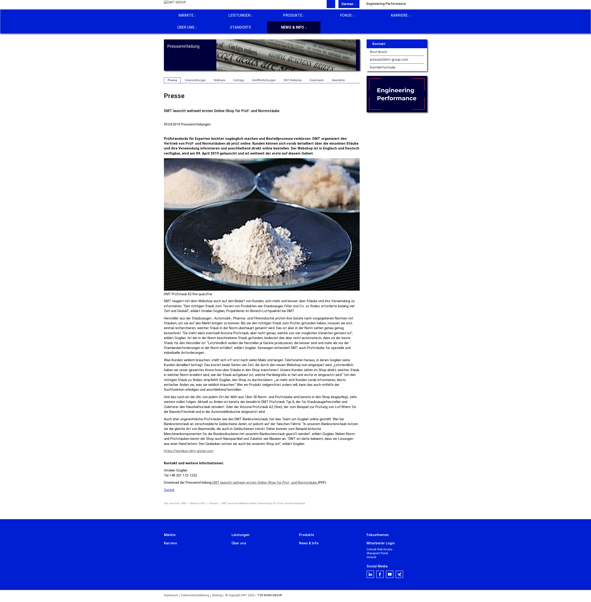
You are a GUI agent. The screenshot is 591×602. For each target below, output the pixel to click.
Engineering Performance (386, 4)
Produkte (292, 15)
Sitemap (217, 595)
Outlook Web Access (379, 549)
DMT (184, 503)
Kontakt (378, 44)
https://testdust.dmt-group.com (188, 451)
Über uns (185, 27)
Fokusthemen (378, 535)
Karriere (399, 15)
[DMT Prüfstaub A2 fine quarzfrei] (262, 224)
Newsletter (338, 80)
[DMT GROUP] (175, 4)
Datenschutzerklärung (195, 595)
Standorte (240, 27)
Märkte (185, 15)
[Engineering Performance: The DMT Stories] (397, 94)
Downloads (317, 80)
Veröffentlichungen (264, 80)
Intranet (371, 557)
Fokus (346, 15)
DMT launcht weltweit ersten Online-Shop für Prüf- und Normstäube (264, 482)
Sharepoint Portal (377, 553)
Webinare (219, 80)
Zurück (169, 490)
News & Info (292, 27)
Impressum (171, 595)
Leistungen (239, 15)
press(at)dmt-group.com (389, 60)
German (347, 4)
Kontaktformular (383, 67)
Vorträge (238, 80)
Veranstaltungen (195, 80)
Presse (172, 80)
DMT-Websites (292, 80)
